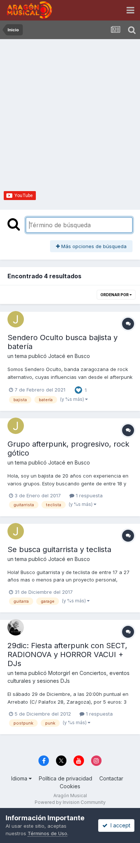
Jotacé (56, 356)
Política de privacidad (65, 778)
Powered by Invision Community (70, 802)
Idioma (20, 778)
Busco (82, 356)
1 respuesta (88, 495)
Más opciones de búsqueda (93, 246)
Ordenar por (115, 294)
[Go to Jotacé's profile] (15, 319)
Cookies (70, 786)
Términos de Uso (47, 833)
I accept (119, 825)
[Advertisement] (70, 113)
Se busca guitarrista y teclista (59, 549)
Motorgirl (59, 673)
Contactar (111, 778)
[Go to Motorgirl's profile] (15, 627)
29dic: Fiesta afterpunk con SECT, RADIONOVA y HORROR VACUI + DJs (67, 654)
